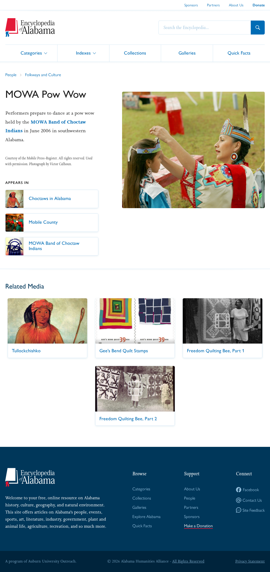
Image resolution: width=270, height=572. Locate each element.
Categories (31, 53)
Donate (259, 5)
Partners (213, 5)
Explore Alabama (146, 516)
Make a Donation (198, 525)
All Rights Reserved (188, 561)
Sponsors (191, 5)
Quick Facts (239, 53)
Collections (135, 53)
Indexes (83, 53)
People (10, 74)
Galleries (187, 53)
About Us (236, 5)
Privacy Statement (250, 561)
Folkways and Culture (43, 74)
